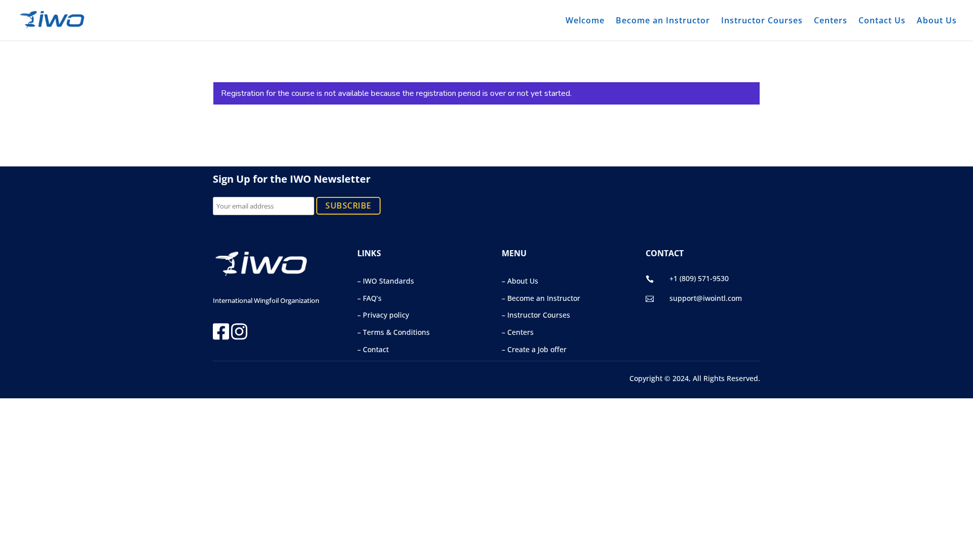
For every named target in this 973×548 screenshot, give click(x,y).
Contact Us (882, 21)
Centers (830, 21)
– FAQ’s (369, 298)
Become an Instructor (663, 21)
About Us (937, 21)
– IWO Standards (385, 281)
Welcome (585, 21)
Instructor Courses (762, 21)
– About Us (520, 281)
